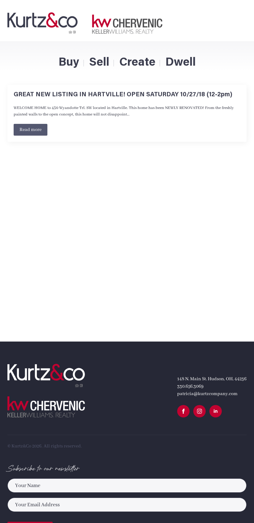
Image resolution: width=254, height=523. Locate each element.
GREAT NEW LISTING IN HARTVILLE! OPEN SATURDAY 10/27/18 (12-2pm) (123, 95)
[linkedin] (215, 411)
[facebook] (183, 411)
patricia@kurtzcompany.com (207, 394)
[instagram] (199, 411)
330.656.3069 (190, 386)
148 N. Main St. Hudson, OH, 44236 (212, 379)
